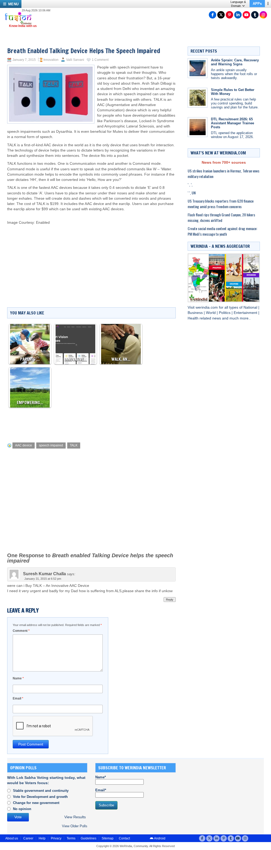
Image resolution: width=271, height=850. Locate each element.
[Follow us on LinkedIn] (238, 15)
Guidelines (88, 838)
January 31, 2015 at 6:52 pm (42, 578)
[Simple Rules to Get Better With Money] (197, 98)
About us (11, 838)
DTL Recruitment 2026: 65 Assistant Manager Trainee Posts (232, 123)
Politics (225, 313)
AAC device (23, 445)
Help (42, 838)
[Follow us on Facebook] (212, 15)
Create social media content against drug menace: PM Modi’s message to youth (222, 231)
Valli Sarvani (75, 60)
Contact (124, 838)
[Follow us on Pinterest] (229, 15)
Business (196, 313)
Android (159, 838)
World (211, 313)
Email (18, 698)
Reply (169, 599)
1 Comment (100, 60)
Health (194, 318)
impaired (144, 94)
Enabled (43, 223)
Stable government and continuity (41, 791)
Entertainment (246, 313)
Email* (100, 790)
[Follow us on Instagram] (263, 15)
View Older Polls (74, 826)
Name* (100, 777)
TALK (74, 445)
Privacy (56, 838)
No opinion (22, 809)
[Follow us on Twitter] (221, 15)
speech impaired (51, 445)
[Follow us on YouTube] (246, 15)
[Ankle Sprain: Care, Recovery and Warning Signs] (197, 68)
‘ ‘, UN (192, 192)
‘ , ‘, (190, 184)
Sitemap (108, 838)
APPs (257, 4)
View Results (75, 817)
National (250, 307)
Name (18, 678)
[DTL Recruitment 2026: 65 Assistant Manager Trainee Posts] (197, 127)
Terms (71, 838)
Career (28, 838)
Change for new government (36, 803)
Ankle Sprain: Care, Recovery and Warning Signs (235, 62)
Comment (21, 631)
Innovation (50, 60)
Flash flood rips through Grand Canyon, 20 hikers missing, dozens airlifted (221, 217)
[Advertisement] (129, 254)
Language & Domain (238, 3)
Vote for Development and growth (40, 797)
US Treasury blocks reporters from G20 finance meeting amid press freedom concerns (221, 203)
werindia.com (207, 307)
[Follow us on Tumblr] (255, 15)
